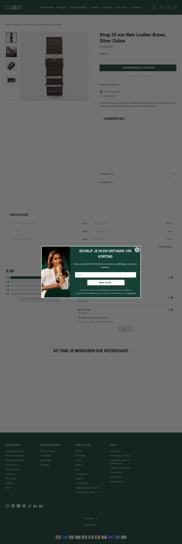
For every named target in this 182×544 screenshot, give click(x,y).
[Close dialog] (137, 249)
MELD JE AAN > (106, 283)
